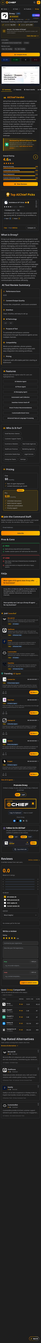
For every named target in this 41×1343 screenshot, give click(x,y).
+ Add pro (33, 961)
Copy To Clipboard (15, 813)
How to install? (28, 813)
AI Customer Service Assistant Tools (11, 43)
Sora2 (11, 202)
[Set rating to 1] (4, 938)
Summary (7, 89)
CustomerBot (12, 652)
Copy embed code (22, 849)
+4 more (26, 43)
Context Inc (11, 679)
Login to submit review (29, 983)
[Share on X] (17, 821)
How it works (30, 89)
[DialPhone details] (5, 1070)
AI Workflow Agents (12, 724)
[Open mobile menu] (3, 2)
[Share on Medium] (23, 821)
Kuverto (10, 741)
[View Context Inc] (4, 679)
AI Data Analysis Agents (13, 683)
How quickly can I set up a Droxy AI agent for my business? (19, 604)
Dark (17, 795)
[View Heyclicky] (4, 664)
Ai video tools (8, 210)
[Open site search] (34, 2)
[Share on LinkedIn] (20, 821)
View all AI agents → (8, 780)
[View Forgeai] (4, 761)
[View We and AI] (4, 619)
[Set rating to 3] (9, 938)
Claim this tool (31, 36)
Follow (33, 843)
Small (29, 837)
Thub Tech (10, 700)
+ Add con (33, 972)
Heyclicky (11, 663)
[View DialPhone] (4, 630)
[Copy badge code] (26, 821)
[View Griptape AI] (4, 720)
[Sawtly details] (5, 1088)
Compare (31, 228)
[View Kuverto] (4, 741)
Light (23, 795)
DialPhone (11, 629)
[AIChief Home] (11, 2)
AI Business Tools (17, 635)
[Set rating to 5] (14, 938)
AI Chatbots (15, 624)
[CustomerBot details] (5, 1106)
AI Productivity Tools (18, 669)
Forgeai (9, 761)
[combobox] (20, 915)
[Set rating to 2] (6, 938)
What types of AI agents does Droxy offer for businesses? (18, 582)
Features (18, 89)
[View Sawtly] (4, 642)
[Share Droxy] (25, 59)
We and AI (11, 618)
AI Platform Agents (12, 703)
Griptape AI (11, 720)
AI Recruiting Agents (13, 744)
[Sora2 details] (6, 202)
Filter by (6, 893)
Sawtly (10, 640)
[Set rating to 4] (12, 938)
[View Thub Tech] (4, 700)
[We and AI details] (5, 1052)
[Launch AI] (38, 2)
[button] (20, 533)
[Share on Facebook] (14, 821)
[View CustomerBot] (4, 653)
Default (24, 837)
